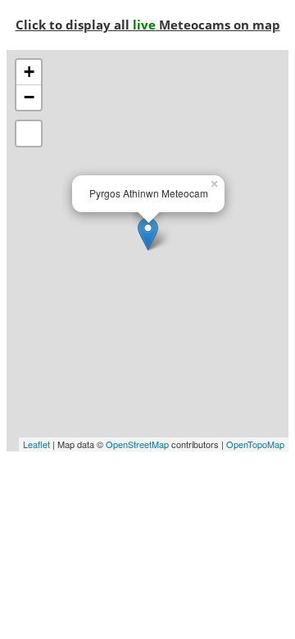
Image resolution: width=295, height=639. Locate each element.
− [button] (29, 97)
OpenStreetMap (137, 444)
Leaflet (36, 444)
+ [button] (29, 71)
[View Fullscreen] (28, 133)
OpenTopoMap (255, 444)
